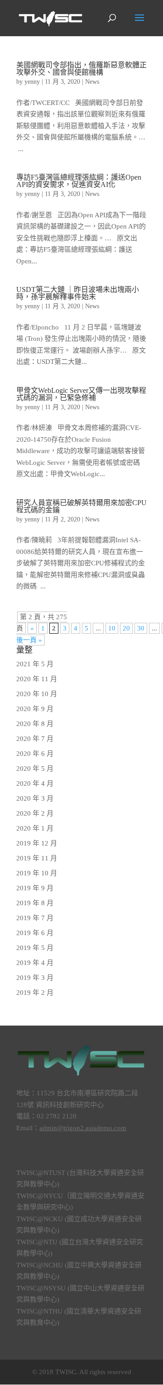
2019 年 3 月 (34, 977)
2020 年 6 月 (34, 753)
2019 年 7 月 (34, 918)
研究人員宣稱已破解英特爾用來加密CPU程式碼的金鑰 (81, 506)
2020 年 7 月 (34, 738)
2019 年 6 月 (34, 932)
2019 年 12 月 (36, 843)
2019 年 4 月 (34, 962)
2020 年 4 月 (34, 783)
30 (140, 628)
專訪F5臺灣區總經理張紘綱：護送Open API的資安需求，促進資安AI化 (78, 180)
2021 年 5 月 (34, 664)
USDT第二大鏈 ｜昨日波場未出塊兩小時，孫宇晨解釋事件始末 (77, 293)
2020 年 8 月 (34, 723)
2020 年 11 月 (36, 679)
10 (111, 628)
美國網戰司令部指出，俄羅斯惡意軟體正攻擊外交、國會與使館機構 (81, 68)
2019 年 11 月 (36, 858)
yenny (32, 81)
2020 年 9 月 (34, 708)
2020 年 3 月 (34, 798)
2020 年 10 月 (36, 693)
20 (126, 628)
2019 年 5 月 (34, 947)
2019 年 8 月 (34, 903)
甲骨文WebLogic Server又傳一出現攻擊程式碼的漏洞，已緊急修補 (81, 394)
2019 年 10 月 (36, 873)
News (92, 81)
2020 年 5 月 (34, 768)
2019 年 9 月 (34, 888)
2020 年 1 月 (34, 828)
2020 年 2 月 (34, 813)
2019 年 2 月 (34, 992)
